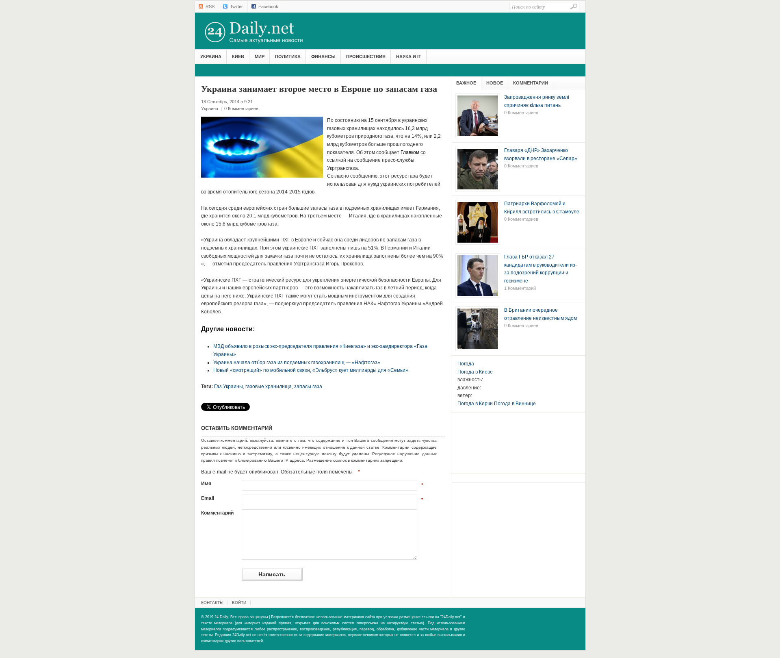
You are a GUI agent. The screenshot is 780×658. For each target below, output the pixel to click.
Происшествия (366, 56)
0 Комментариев (241, 108)
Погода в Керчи (475, 403)
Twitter (236, 6)
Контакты (212, 602)
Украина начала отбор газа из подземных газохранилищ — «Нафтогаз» (296, 362)
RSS (210, 6)
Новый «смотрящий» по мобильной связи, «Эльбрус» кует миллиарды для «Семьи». (311, 370)
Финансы (323, 56)
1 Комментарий (520, 288)
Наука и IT (408, 56)
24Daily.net (262, 32)
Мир (259, 56)
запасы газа (308, 386)
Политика (288, 56)
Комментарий (217, 513)
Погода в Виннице (515, 403)
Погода (465, 364)
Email (207, 498)
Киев (238, 56)
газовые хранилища (268, 386)
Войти (239, 602)
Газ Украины (228, 386)
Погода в (475, 372)
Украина (210, 56)
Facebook (268, 6)
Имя (206, 483)
